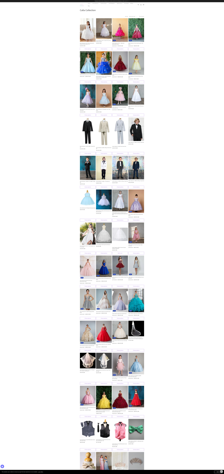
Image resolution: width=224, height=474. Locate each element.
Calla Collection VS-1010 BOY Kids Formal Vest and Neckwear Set (103, 440)
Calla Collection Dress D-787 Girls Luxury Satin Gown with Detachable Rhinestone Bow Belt (120, 213)
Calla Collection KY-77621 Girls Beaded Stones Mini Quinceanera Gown (88, 408)
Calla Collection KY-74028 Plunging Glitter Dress (87, 312)
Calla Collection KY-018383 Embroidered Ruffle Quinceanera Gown (103, 411)
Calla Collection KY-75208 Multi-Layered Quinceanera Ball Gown (119, 411)
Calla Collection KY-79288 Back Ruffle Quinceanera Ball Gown (134, 376)
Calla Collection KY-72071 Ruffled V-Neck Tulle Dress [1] (120, 278)
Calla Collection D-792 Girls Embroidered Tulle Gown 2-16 (119, 108)
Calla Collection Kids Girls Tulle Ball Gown (103, 311)
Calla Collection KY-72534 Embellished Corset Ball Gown (136, 278)
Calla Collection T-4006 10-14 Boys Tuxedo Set (120, 181)
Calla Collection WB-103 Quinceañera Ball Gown (135, 215)
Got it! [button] (218, 471)
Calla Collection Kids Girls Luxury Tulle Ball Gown (103, 345)
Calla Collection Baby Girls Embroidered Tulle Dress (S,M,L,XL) (104, 211)
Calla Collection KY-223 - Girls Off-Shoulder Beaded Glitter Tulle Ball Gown (103, 77)
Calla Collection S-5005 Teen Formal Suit (119, 146)
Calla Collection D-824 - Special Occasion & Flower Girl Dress (103, 41)
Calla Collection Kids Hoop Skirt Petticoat (103, 244)
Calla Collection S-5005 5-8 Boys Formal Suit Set (103, 148)
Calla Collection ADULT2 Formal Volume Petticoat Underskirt (119, 248)
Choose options (88, 48)
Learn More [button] (40, 471)
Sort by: (126, 16)
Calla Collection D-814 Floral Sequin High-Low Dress (135, 245)
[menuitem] (89, 3)
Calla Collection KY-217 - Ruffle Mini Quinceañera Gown (118, 44)
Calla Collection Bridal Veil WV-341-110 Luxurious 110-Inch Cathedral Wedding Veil (135, 338)
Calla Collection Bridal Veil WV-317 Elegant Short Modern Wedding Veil (87, 370)
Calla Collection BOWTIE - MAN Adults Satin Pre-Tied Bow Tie (135, 442)
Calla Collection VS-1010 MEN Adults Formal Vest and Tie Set (87, 440)
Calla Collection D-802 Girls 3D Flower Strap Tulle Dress (87, 110)
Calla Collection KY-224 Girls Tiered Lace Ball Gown (120, 75)
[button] (138, 4)
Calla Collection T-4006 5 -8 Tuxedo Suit (103, 181)
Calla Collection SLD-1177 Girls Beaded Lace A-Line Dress (87, 246)
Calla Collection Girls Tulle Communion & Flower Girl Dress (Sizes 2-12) (87, 44)
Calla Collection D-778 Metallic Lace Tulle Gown (103, 110)
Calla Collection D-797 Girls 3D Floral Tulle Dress (135, 77)
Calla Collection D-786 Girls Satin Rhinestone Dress (136, 107)
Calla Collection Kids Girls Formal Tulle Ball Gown (119, 341)
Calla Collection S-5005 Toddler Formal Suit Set (87, 147)
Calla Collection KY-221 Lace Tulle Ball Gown (87, 74)
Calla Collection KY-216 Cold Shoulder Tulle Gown (135, 44)
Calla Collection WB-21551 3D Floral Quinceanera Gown (86, 281)
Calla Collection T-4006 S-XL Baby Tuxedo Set (136, 142)
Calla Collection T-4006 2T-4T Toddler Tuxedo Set (87, 182)
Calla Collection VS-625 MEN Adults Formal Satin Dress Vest (119, 444)
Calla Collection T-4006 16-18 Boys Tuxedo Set (136, 180)
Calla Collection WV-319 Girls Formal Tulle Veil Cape (103, 371)
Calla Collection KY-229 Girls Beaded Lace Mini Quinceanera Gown (135, 409)
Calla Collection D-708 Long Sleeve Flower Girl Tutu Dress (119, 378)
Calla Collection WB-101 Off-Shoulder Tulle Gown (103, 279)
